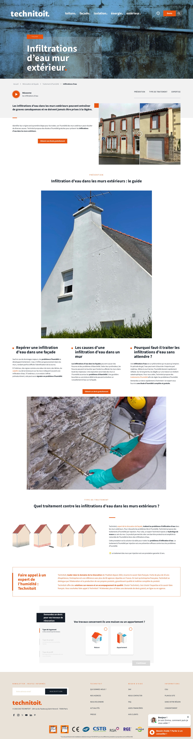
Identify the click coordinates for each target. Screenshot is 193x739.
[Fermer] (188, 717)
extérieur (133, 13)
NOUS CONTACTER (135, 695)
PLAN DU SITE (170, 695)
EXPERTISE (175, 91)
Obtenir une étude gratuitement (52, 141)
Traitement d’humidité (51, 84)
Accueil (16, 84)
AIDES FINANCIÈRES (135, 708)
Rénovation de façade (31, 84)
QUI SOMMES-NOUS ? (98, 689)
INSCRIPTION (56, 691)
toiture (70, 13)
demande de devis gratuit (135, 588)
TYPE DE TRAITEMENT (158, 91)
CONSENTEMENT (171, 708)
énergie (116, 13)
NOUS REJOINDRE (97, 702)
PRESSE (93, 714)
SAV (129, 689)
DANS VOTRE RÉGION (172, 702)
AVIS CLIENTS (133, 714)
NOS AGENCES (95, 695)
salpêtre (16, 371)
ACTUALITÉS (95, 708)
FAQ (129, 702)
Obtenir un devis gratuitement (96, 391)
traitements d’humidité (139, 377)
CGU (166, 689)
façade (84, 13)
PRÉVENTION (139, 91)
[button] (169, 720)
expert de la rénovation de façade (129, 526)
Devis (169, 13)
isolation (100, 13)
